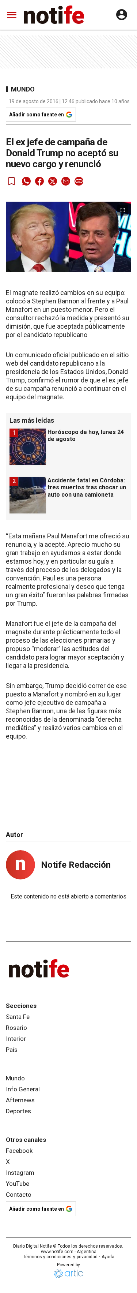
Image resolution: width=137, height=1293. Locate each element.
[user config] (121, 14)
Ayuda (108, 1256)
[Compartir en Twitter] (52, 181)
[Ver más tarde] (12, 181)
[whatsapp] (26, 181)
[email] (65, 181)
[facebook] (39, 181)
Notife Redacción (76, 865)
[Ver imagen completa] (122, 210)
